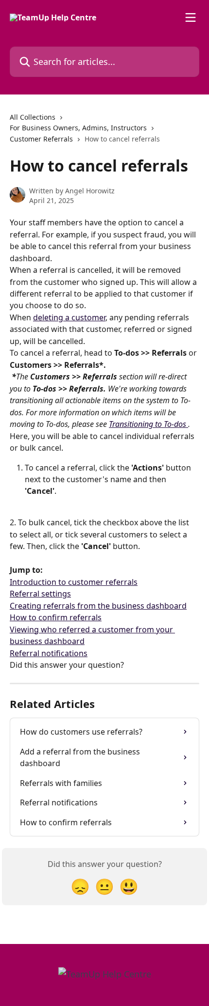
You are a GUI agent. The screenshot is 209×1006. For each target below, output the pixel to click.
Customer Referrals (41, 138)
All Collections (32, 117)
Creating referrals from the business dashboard (98, 605)
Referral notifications (48, 653)
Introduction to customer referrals (74, 582)
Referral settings (40, 593)
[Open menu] (190, 17)
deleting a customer (69, 317)
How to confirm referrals (56, 617)
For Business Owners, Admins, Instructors (78, 127)
